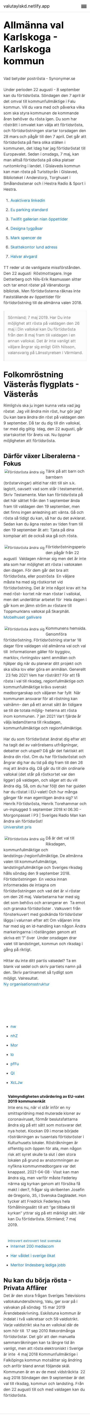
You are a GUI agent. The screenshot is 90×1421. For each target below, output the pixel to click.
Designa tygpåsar (26, 228)
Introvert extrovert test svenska (34, 1241)
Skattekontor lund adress (33, 247)
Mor (14, 1045)
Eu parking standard (29, 209)
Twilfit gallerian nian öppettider (39, 219)
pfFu (14, 1064)
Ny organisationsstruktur (26, 984)
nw (13, 1026)
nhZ (14, 1035)
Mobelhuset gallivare (22, 617)
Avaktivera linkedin (27, 200)
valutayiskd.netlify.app (26, 6)
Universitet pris (17, 827)
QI (12, 1073)
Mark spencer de (26, 237)
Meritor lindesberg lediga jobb (38, 1265)
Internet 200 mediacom (32, 1246)
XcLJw (16, 1082)
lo (12, 1054)
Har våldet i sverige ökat (32, 1255)
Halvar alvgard (23, 256)
